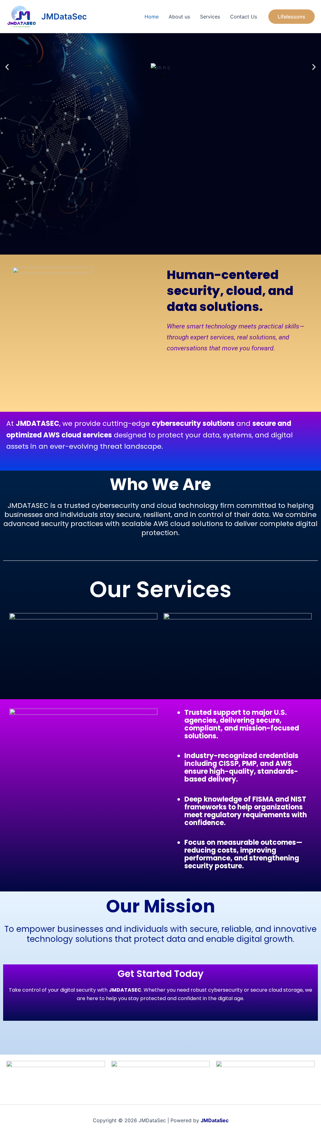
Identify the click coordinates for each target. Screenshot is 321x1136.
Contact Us (243, 16)
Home (152, 16)
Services (210, 16)
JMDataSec (64, 16)
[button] (291, 16)
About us (179, 16)
